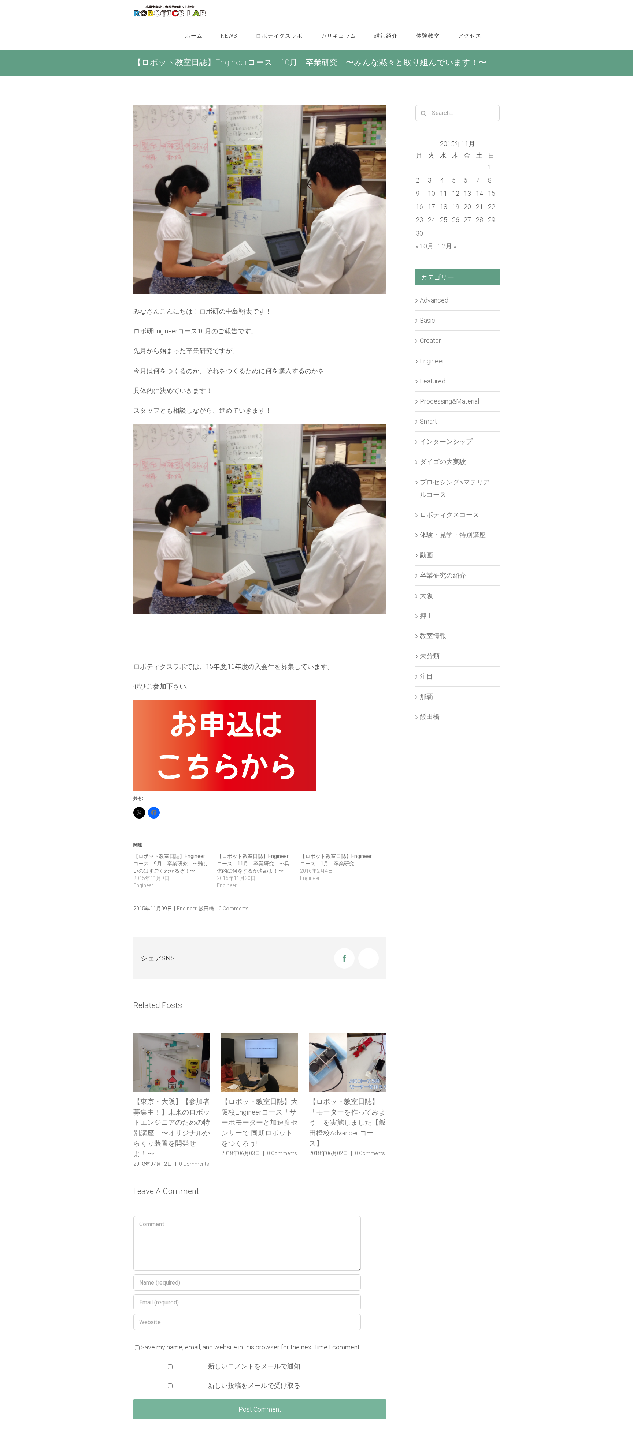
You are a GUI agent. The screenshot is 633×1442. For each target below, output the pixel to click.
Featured (432, 381)
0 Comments (234, 908)
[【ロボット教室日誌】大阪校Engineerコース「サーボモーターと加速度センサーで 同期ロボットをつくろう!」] (171, 1062)
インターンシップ (446, 441)
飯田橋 (206, 908)
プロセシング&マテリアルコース (455, 488)
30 (419, 233)
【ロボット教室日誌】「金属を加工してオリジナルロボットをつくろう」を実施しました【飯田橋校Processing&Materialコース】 (347, 1132)
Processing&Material (449, 401)
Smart (428, 421)
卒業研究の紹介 (443, 575)
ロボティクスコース (449, 514)
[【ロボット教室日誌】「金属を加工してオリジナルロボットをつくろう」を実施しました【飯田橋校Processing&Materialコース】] (347, 1062)
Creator (430, 340)
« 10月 (424, 246)
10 (431, 193)
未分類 (430, 656)
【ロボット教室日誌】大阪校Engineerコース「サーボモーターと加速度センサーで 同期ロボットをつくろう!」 (171, 1122)
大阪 (426, 595)
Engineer (186, 908)
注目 (426, 676)
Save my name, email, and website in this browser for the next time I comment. (251, 1358)
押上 (426, 615)
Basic (427, 320)
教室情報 (433, 636)
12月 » (447, 246)
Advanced (434, 300)
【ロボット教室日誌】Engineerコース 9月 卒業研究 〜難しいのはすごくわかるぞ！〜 (170, 863)
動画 (426, 555)
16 (419, 206)
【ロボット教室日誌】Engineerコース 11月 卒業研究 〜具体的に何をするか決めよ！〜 (253, 863)
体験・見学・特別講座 (453, 535)
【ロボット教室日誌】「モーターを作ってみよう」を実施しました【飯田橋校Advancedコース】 (259, 1122)
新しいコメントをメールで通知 (254, 1377)
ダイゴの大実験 (443, 461)
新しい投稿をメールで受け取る (254, 1396)
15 (491, 193)
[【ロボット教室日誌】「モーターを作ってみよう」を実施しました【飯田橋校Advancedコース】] (259, 1062)
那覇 (426, 696)
